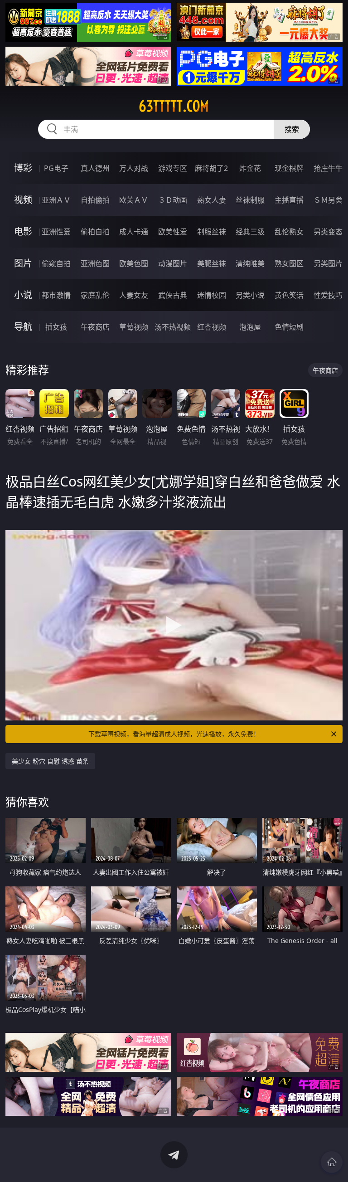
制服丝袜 (211, 232)
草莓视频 (133, 327)
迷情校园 (211, 295)
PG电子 (56, 168)
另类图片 (328, 263)
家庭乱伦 (95, 295)
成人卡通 (133, 232)
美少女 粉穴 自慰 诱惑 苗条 (50, 761)
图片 (23, 263)
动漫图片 (172, 263)
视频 (23, 200)
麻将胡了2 (211, 168)
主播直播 (289, 200)
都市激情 (56, 295)
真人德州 (95, 168)
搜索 (292, 129)
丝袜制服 (250, 200)
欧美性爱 (172, 232)
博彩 (23, 168)
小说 (23, 295)
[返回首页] (332, 1162)
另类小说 (250, 295)
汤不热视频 (173, 327)
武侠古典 (172, 295)
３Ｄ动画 (172, 200)
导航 (23, 327)
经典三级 (250, 232)
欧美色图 (133, 263)
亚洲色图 (95, 263)
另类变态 (328, 232)
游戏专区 (172, 168)
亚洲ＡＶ (56, 200)
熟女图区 (289, 263)
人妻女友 (133, 295)
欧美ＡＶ (133, 200)
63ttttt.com (174, 106)
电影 (23, 231)
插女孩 (56, 327)
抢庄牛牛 (328, 168)
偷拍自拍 (95, 232)
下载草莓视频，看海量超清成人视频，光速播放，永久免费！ (174, 734)
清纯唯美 (250, 263)
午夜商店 (95, 327)
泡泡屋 (250, 327)
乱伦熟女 (289, 232)
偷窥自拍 (56, 263)
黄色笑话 (289, 295)
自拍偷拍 (95, 200)
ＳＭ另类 (328, 200)
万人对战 (133, 168)
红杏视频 (211, 327)
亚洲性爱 (56, 232)
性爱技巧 (328, 295)
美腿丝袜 (211, 263)
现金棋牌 (289, 168)
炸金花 (250, 168)
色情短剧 (289, 327)
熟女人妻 (211, 200)
